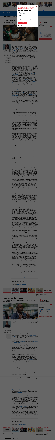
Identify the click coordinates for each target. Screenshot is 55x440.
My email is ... (20, 12)
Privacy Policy (20, 25)
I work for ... (20, 15)
